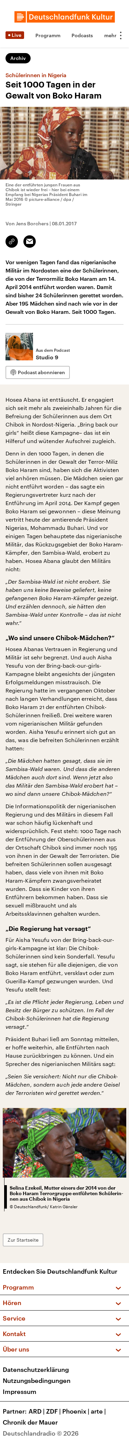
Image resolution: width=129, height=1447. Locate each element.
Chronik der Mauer (30, 1422)
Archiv (18, 58)
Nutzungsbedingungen (37, 1380)
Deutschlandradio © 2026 (41, 1433)
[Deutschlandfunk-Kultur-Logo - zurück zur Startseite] (64, 16)
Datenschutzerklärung (36, 1369)
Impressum (19, 1391)
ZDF (53, 1411)
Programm (48, 35)
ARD (37, 1411)
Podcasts (82, 35)
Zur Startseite (23, 1240)
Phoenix (75, 1411)
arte (98, 1411)
